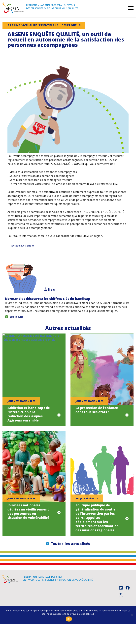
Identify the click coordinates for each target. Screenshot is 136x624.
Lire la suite (16, 316)
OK (68, 619)
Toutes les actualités (70, 543)
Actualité (29, 25)
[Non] (132, 615)
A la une (13, 25)
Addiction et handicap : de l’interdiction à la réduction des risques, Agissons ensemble (28, 414)
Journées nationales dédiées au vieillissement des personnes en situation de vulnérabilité (28, 511)
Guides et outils (68, 25)
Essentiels (46, 25)
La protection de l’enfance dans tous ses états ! (96, 410)
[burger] (131, 8)
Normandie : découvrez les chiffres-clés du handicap (47, 298)
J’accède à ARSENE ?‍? (22, 245)
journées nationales (21, 401)
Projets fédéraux (86, 498)
